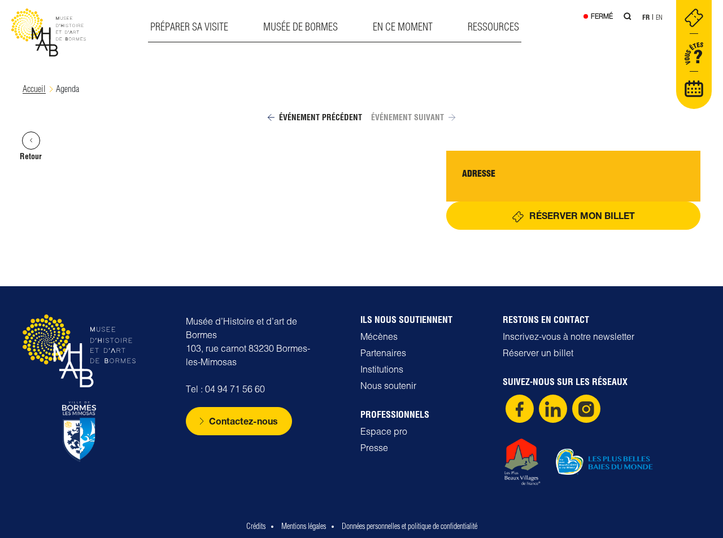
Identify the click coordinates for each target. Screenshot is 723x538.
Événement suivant (407, 117)
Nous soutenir (388, 385)
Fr (646, 17)
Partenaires (383, 352)
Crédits (255, 526)
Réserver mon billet (582, 215)
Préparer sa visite (189, 26)
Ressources (493, 26)
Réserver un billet (538, 352)
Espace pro (383, 431)
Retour (31, 156)
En (659, 17)
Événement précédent (320, 117)
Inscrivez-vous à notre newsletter (568, 336)
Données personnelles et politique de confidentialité (409, 526)
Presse (374, 447)
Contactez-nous (243, 420)
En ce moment (403, 26)
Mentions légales (303, 526)
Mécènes (379, 336)
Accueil (34, 89)
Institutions (381, 369)
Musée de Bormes (300, 26)
